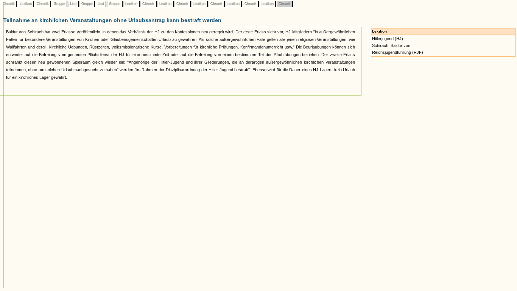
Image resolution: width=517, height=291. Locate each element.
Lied (73, 4)
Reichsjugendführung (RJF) (397, 52)
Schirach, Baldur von (391, 45)
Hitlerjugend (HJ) (387, 38)
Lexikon (26, 4)
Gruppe (59, 4)
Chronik (9, 4)
